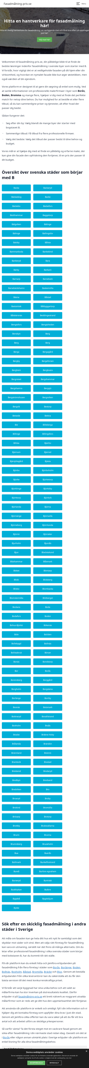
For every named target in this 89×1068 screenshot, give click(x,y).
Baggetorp (48, 215)
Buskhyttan (16, 889)
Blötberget (48, 598)
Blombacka (47, 588)
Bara (48, 260)
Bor (16, 670)
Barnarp (16, 278)
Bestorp (47, 406)
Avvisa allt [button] (54, 1063)
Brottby (16, 825)
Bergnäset (16, 379)
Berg (47, 333)
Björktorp (16, 497)
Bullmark (16, 862)
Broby (48, 798)
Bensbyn (16, 333)
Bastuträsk (16, 306)
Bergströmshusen (16, 397)
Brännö (47, 752)
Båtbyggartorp (48, 306)
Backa (16, 187)
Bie (16, 424)
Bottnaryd (16, 716)
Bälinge (47, 224)
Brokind (16, 807)
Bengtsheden (47, 324)
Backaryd (47, 187)
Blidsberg (47, 579)
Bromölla (47, 807)
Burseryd (16, 880)
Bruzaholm (47, 844)
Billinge (16, 433)
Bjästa (48, 461)
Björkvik (48, 497)
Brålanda (16, 743)
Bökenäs (48, 625)
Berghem (16, 370)
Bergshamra (16, 388)
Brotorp (47, 816)
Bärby (16, 269)
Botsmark (47, 707)
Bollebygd (16, 643)
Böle (16, 634)
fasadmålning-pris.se (30, 996)
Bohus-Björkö (16, 625)
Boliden (47, 634)
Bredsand (47, 780)
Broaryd (16, 798)
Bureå (16, 871)
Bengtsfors (16, 324)
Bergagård (48, 351)
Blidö (16, 579)
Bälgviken (16, 224)
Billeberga (48, 424)
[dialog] (44, 1058)
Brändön (48, 743)
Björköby (47, 488)
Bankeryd (16, 260)
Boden (48, 616)
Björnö (16, 534)
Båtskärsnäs (16, 315)
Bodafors (16, 616)
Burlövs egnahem (47, 871)
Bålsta (48, 242)
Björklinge (16, 488)
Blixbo (16, 588)
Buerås (47, 853)
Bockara (16, 607)
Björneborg (16, 525)
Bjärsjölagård (16, 461)
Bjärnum (16, 452)
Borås (47, 670)
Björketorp (48, 479)
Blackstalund (48, 552)
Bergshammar (48, 379)
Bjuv (16, 552)
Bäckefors (47, 206)
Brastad (47, 762)
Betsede (16, 415)
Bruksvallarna (47, 825)
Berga (16, 351)
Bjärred (47, 452)
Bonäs (16, 661)
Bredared (16, 771)
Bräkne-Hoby (47, 734)
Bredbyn (16, 780)
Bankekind (48, 251)
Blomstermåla (16, 598)
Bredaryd (47, 771)
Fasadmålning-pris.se (18, 4)
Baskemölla (47, 288)
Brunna (47, 835)
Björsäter (47, 534)
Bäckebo (16, 206)
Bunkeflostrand (47, 862)
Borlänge (16, 698)
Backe (48, 196)
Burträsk (48, 880)
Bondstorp (48, 661)
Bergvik (16, 406)
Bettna (48, 415)
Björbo (16, 470)
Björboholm (48, 470)
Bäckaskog (16, 196)
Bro (47, 789)
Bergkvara (48, 370)
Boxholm (16, 725)
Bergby (16, 361)
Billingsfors (47, 433)
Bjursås (47, 543)
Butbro (47, 889)
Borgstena (48, 689)
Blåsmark (47, 561)
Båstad (47, 297)
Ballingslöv (47, 233)
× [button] (86, 1051)
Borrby (47, 698)
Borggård (47, 680)
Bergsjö (47, 388)
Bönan (48, 652)
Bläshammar (16, 561)
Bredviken (16, 789)
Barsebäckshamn (16, 288)
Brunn (16, 835)
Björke (16, 479)
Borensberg (16, 680)
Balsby (16, 242)
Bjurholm (16, 543)
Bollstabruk (16, 652)
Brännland (16, 752)
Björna (47, 506)
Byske (16, 907)
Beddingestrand (47, 315)
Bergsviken (47, 397)
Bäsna (16, 297)
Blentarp (48, 570)
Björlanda (16, 506)
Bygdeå (16, 898)
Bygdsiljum (47, 898)
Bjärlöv (47, 443)
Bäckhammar (16, 215)
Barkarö (47, 269)
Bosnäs (16, 707)
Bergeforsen (48, 361)
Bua (16, 853)
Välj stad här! (44, 39)
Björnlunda (47, 525)
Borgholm (16, 689)
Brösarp (16, 816)
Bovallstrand (48, 716)
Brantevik (16, 762)
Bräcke (16, 734)
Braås (47, 725)
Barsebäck (48, 278)
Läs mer (69, 1058)
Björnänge (16, 516)
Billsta (16, 443)
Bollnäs (47, 643)
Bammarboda (16, 251)
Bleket (16, 570)
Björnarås (47, 516)
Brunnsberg (16, 844)
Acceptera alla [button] (36, 1063)
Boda (47, 607)
